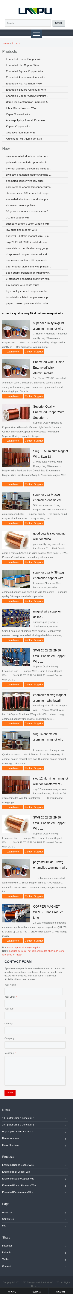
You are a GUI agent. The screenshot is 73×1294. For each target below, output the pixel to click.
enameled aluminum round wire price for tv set (29, 199)
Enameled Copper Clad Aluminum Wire (29, 95)
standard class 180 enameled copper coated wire (29, 193)
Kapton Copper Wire (18, 126)
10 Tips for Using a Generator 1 (18, 1124)
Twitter (5, 1259)
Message (9, 1053)
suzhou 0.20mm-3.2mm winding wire (28, 223)
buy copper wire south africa (22, 284)
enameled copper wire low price (25, 180)
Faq (4, 1225)
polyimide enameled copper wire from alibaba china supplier (29, 162)
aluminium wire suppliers (20, 205)
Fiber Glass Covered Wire (21, 108)
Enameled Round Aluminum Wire (25, 77)
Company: (9, 1038)
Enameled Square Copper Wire (24, 71)
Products (15, 43)
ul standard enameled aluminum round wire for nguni (29, 278)
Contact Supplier (34, 351)
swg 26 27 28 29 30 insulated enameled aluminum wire (29, 242)
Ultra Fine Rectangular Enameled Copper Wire (29, 101)
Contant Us (8, 1219)
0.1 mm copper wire (18, 217)
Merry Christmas (10, 1145)
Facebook (7, 1245)
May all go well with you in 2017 (18, 1131)
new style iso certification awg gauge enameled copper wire (29, 248)
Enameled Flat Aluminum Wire (24, 83)
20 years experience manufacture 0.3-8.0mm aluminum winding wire (29, 211)
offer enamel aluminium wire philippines (29, 266)
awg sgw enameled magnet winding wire (29, 174)
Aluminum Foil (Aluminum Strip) (24, 138)
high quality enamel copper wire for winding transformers (29, 291)
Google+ (6, 1266)
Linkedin (6, 1252)
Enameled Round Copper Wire (24, 59)
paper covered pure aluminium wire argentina (29, 303)
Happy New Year (10, 1138)
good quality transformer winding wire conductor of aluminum (29, 272)
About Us (7, 1212)
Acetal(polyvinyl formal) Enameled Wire (29, 120)
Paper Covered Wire (18, 114)
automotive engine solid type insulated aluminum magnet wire (29, 260)
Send (10, 1092)
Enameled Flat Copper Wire (22, 65)
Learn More (13, 351)
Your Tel (8, 1008)
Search (59, 23)
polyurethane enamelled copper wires (28, 186)
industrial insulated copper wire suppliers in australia (29, 297)
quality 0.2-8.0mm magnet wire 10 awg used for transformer (29, 235)
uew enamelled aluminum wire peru (27, 156)
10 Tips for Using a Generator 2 (18, 1118)
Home (6, 43)
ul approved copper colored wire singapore (29, 254)
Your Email (10, 997)
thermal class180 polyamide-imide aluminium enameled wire (29, 168)
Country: (8, 1023)
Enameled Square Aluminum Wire (26, 89)
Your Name (10, 984)
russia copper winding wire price (23, 947)
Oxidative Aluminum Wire (21, 132)
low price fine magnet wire (21, 229)
